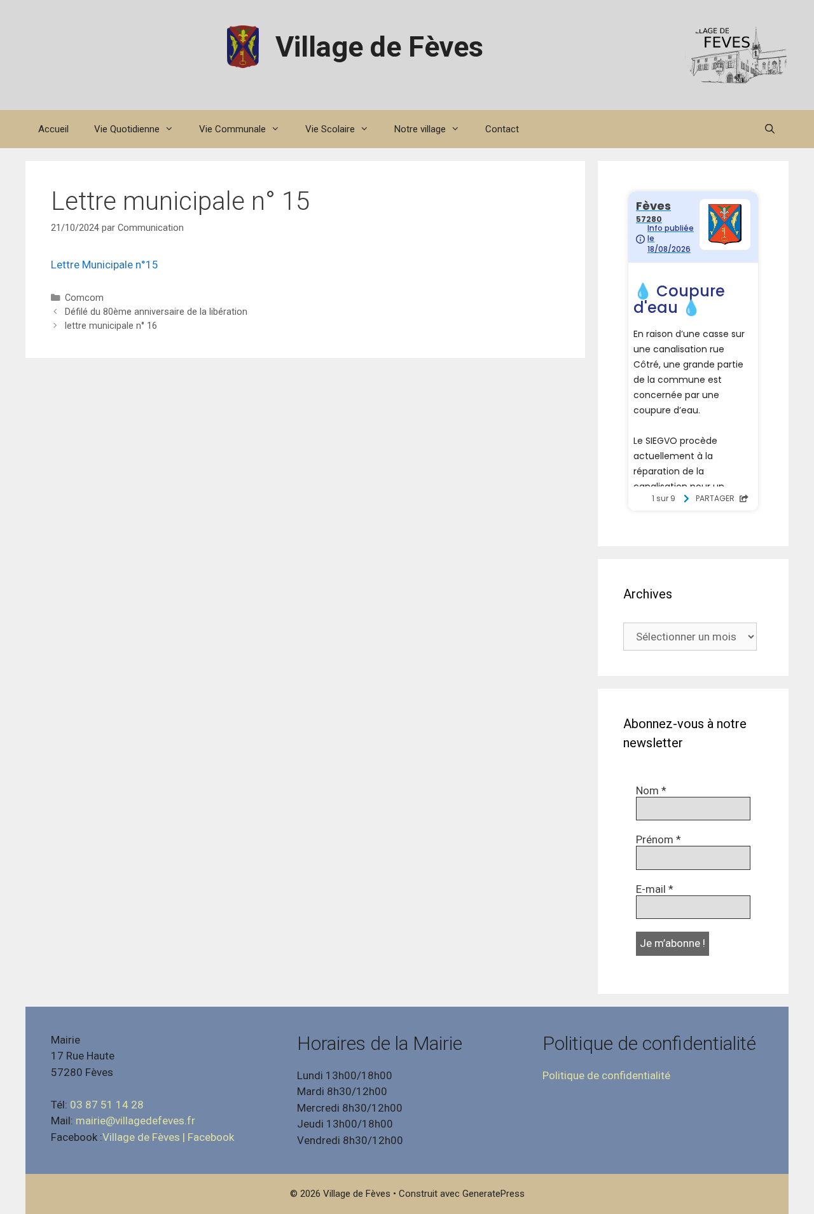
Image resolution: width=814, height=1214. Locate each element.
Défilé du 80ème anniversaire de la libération (156, 312)
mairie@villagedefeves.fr (135, 1120)
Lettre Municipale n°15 (104, 264)
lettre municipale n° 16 (111, 326)
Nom (651, 790)
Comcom (84, 298)
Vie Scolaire (330, 129)
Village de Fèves (379, 47)
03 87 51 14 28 (107, 1104)
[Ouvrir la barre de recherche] (770, 129)
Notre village (420, 129)
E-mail (654, 889)
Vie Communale (232, 129)
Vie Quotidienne (127, 129)
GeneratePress (493, 1193)
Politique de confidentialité (606, 1075)
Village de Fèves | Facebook (168, 1137)
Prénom (658, 839)
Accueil (53, 129)
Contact (502, 129)
